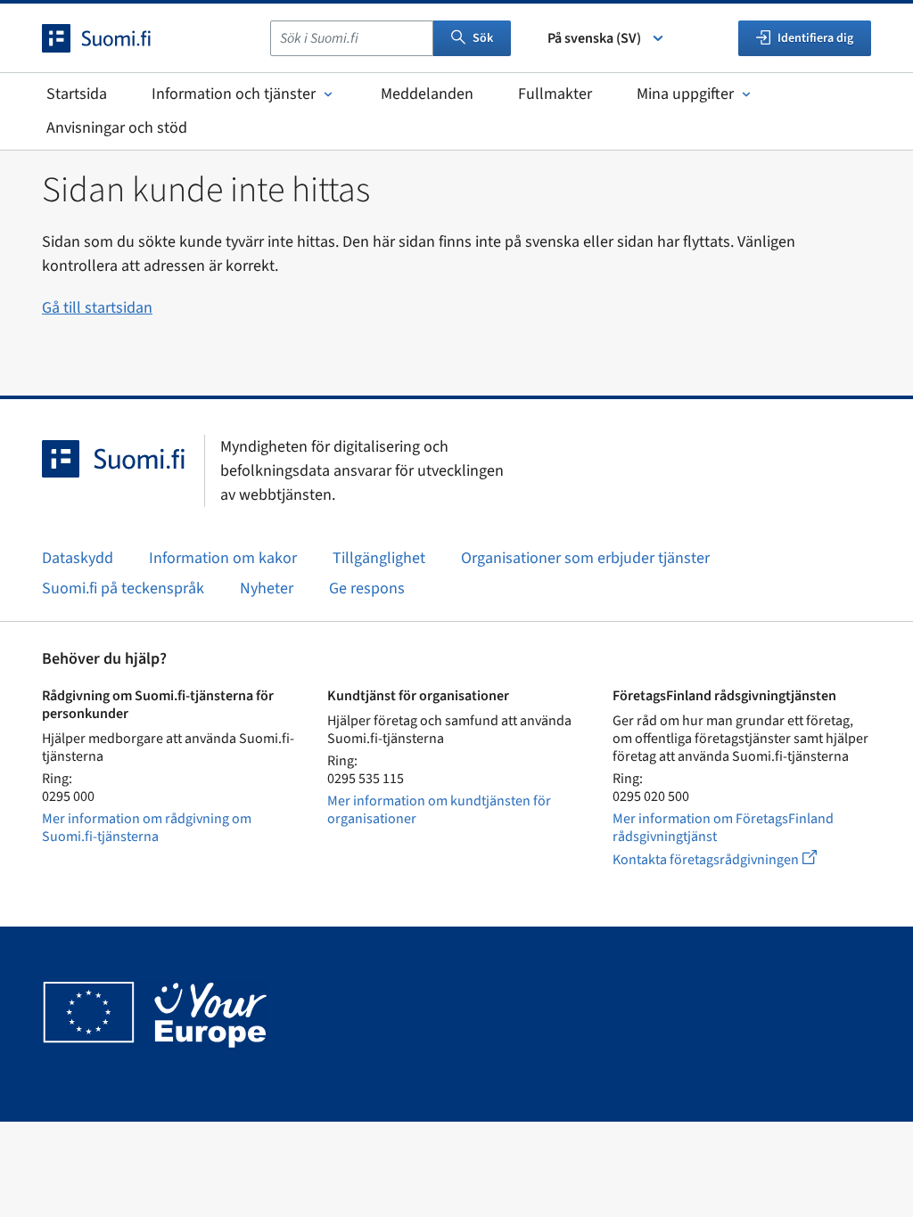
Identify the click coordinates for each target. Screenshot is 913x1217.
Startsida (76, 94)
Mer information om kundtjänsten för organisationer (439, 810)
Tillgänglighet (379, 558)
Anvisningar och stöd (116, 128)
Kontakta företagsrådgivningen (729, 859)
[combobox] (351, 38)
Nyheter (266, 588)
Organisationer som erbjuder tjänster (585, 558)
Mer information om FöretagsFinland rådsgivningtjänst (723, 827)
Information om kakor (223, 558)
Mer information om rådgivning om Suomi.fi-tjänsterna (146, 827)
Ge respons (367, 588)
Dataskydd (77, 558)
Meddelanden (427, 94)
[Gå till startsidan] (112, 38)
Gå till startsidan (97, 308)
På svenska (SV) (594, 38)
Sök (483, 38)
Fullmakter (555, 94)
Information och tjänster (234, 94)
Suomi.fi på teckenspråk (123, 588)
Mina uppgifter (685, 94)
